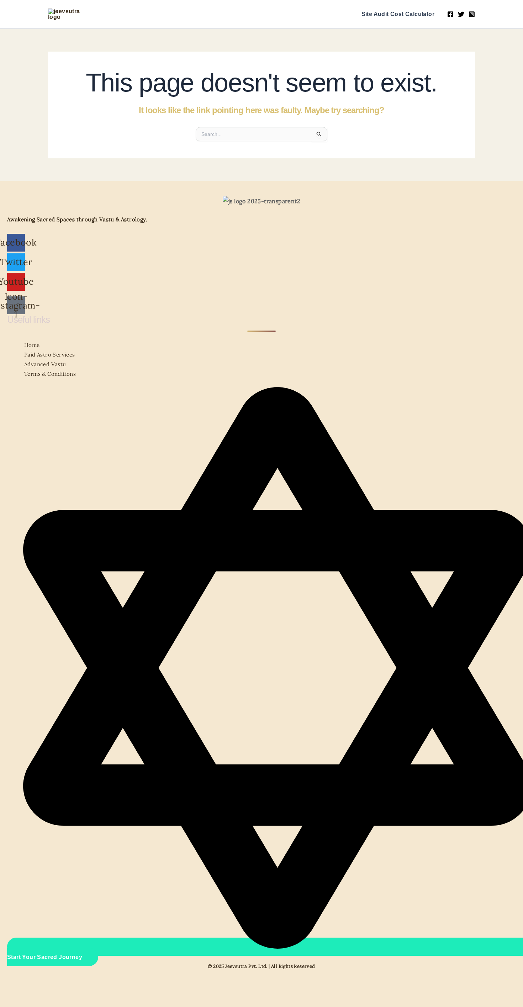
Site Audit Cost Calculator (397, 14)
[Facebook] (450, 14)
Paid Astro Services (49, 354)
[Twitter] (461, 14)
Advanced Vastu (45, 364)
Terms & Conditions (50, 373)
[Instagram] (472, 14)
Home (32, 345)
